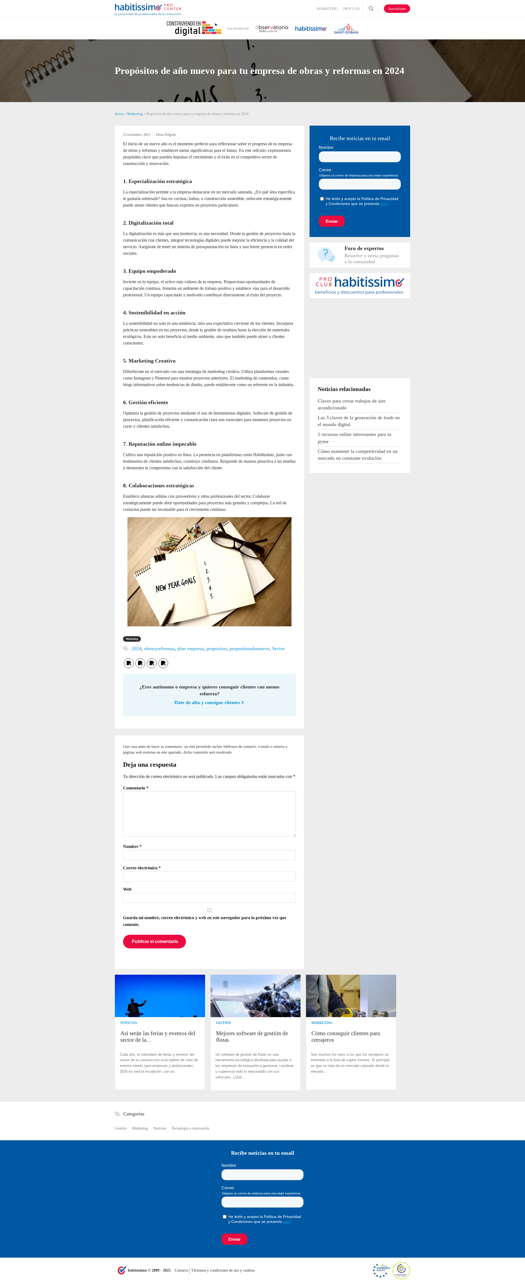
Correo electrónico (142, 868)
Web (127, 889)
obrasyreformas (159, 648)
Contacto (182, 1270)
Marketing (327, 9)
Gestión (223, 1023)
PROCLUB (351, 9)
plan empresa (190, 648)
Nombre (132, 846)
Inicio (119, 114)
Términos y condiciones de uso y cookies (223, 1270)
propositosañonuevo (249, 648)
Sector (278, 648)
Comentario (135, 788)
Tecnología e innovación (190, 1128)
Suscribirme (397, 9)
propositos (216, 648)
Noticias (128, 1023)
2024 (136, 648)
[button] (405, 1033)
